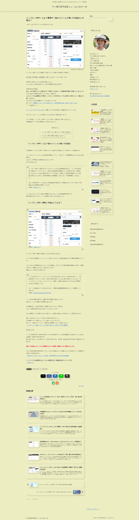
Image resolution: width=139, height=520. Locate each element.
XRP (35, 369)
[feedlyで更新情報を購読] (53, 383)
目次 (53, 127)
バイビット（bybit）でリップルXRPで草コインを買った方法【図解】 (48, 325)
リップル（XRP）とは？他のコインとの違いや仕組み (56, 132)
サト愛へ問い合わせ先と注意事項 (99, 96)
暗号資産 (29, 369)
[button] (67, 376)
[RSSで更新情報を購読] (57, 383)
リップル (39, 369)
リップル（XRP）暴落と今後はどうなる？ (53, 135)
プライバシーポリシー (93, 509)
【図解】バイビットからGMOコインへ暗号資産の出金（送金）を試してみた (55, 103)
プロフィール (94, 89)
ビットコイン (30, 110)
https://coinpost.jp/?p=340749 (42, 293)
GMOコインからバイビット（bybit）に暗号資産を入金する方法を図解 (48, 355)
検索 (91, 16)
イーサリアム (39, 110)
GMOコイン (37, 187)
